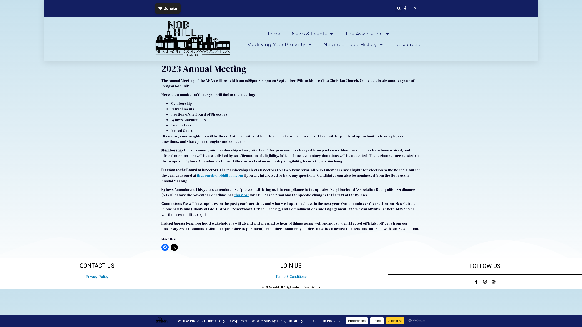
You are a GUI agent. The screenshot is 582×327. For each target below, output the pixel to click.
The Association (364, 34)
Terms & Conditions (291, 277)
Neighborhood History (350, 44)
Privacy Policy (97, 277)
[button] (398, 8)
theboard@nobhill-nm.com (220, 175)
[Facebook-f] (476, 282)
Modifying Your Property (276, 44)
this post (241, 194)
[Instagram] (485, 282)
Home (273, 34)
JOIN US (291, 265)
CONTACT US (97, 265)
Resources (407, 44)
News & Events (309, 34)
